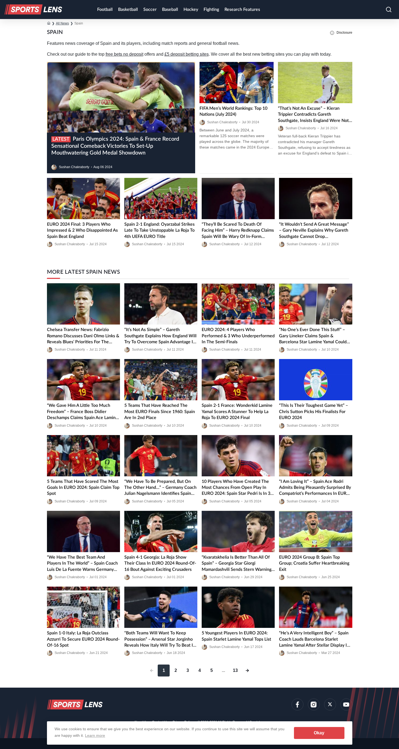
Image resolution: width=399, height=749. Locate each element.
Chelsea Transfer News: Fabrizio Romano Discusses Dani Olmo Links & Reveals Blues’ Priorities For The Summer (83, 336)
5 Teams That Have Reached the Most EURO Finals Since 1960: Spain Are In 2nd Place (159, 411)
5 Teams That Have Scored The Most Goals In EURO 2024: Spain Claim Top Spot (83, 487)
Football (105, 9)
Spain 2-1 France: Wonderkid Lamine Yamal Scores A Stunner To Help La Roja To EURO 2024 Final (237, 411)
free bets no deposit (124, 54)
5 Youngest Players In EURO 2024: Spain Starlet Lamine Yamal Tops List (236, 636)
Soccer (150, 9)
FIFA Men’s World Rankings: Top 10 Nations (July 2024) (233, 111)
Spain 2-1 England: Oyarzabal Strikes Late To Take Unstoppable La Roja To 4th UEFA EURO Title (159, 230)
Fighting (211, 9)
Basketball (128, 9)
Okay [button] (319, 733)
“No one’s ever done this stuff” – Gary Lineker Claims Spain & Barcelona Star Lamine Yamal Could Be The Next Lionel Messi (313, 336)
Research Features (242, 9)
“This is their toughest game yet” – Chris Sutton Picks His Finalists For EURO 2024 (313, 411)
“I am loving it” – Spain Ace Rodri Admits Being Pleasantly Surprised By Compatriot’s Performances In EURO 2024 (315, 488)
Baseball (170, 9)
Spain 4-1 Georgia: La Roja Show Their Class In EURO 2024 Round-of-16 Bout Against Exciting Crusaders (160, 563)
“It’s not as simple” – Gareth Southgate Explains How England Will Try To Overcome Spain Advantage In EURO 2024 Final (160, 336)
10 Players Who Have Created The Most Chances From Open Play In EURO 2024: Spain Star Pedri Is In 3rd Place (238, 488)
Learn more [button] (95, 735)
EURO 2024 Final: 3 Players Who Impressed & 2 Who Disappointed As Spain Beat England (82, 230)
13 (235, 670)
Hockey (190, 9)
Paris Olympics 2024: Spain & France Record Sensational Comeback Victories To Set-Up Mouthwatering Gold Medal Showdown (115, 146)
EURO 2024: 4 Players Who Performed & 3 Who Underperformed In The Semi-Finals (238, 336)
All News (62, 23)
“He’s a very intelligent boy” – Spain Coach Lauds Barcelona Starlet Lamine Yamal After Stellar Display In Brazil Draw (314, 639)
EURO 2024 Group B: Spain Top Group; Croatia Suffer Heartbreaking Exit (314, 563)
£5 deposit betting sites (186, 54)
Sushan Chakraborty (74, 167)
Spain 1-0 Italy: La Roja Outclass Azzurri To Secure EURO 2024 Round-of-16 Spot (83, 639)
